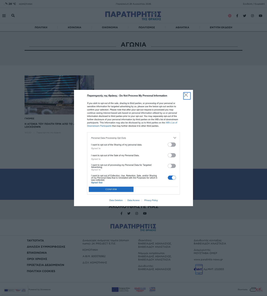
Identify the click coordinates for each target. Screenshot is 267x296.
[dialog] (133, 148)
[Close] (187, 96)
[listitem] (133, 137)
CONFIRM (111, 189)
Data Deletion (116, 200)
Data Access (133, 200)
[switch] (172, 145)
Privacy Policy (151, 200)
